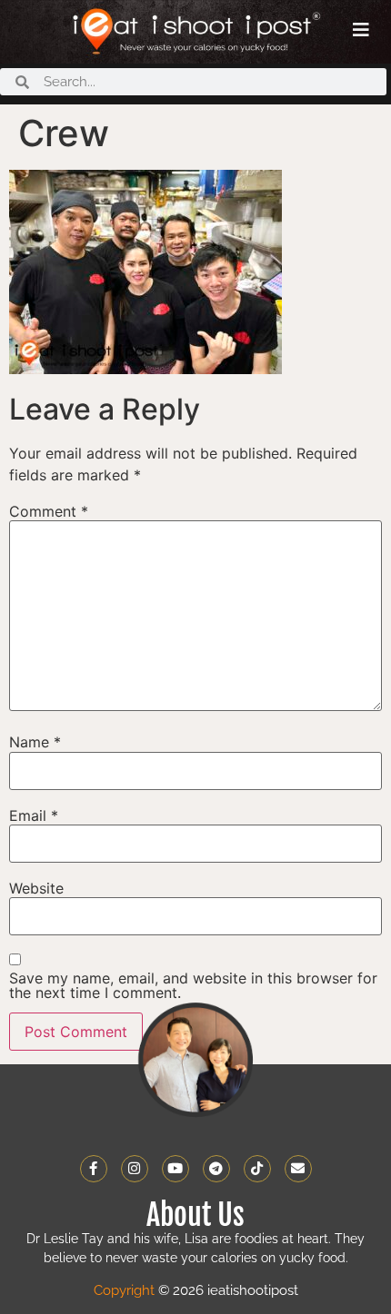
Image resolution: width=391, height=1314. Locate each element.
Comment (48, 511)
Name (35, 742)
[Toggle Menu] (361, 30)
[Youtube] (175, 1168)
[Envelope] (298, 1168)
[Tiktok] (257, 1168)
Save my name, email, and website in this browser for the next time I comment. (193, 985)
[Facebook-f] (93, 1168)
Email (33, 815)
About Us (195, 1215)
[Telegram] (216, 1168)
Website (36, 888)
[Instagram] (134, 1168)
